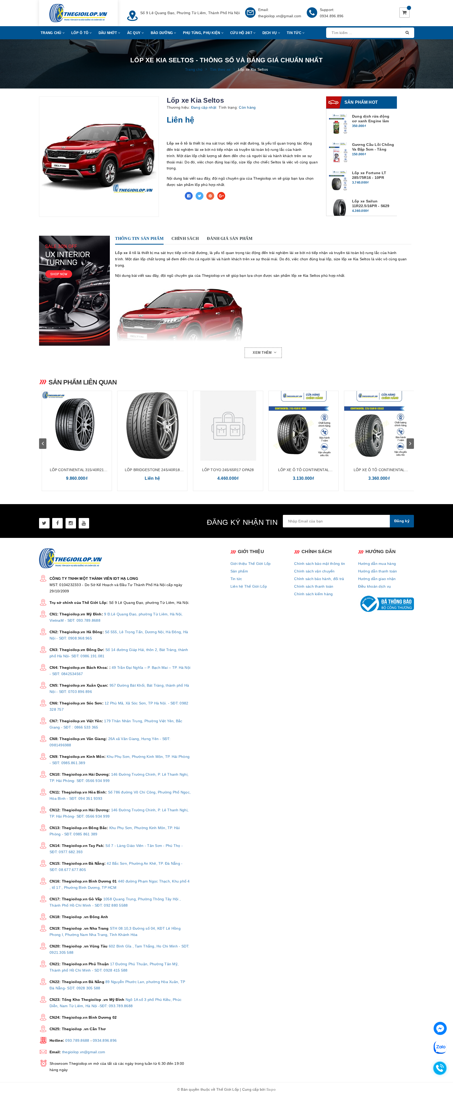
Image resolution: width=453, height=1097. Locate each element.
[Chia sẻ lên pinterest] (210, 196)
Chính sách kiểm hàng (313, 594)
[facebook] (57, 523)
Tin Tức (294, 33)
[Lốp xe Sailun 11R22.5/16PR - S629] (339, 209)
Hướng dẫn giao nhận (377, 579)
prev (42, 443)
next (410, 443)
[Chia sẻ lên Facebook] (189, 196)
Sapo (271, 1089)
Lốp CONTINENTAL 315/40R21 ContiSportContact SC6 (77, 470)
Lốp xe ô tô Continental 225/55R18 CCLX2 (379, 470)
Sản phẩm (239, 571)
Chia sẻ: (174, 196)
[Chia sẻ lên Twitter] (199, 196)
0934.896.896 (332, 16)
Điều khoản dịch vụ (374, 586)
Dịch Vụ (270, 33)
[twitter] (44, 523)
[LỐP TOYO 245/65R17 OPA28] (228, 426)
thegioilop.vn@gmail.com (279, 16)
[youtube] (84, 523)
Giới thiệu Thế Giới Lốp (250, 563)
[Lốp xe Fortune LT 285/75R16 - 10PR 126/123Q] (339, 180)
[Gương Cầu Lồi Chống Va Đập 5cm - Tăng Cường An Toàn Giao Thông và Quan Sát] (339, 152)
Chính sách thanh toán (313, 586)
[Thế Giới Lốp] (78, 13)
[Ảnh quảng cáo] (75, 291)
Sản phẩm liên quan (82, 382)
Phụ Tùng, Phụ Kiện (202, 33)
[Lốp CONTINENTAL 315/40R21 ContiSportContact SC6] (77, 426)
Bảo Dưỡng (162, 33)
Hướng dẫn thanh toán (377, 571)
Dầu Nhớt (108, 33)
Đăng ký (401, 521)
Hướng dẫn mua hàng (377, 563)
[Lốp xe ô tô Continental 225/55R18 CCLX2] (379, 426)
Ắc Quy (134, 33)
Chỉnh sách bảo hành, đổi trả (319, 579)
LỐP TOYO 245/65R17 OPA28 (228, 470)
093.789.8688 (77, 1040)
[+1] (221, 196)
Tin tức (236, 579)
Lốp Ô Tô (80, 33)
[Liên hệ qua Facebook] (440, 1028)
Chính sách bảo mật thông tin (319, 563)
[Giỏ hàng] (404, 12)
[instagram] (71, 523)
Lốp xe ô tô (177, 143)
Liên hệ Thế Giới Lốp (248, 586)
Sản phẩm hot (361, 102)
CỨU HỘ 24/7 (241, 33)
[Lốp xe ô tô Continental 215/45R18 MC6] (303, 426)
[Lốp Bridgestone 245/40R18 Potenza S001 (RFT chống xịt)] (152, 426)
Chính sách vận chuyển (314, 571)
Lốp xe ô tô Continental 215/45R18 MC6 (303, 470)
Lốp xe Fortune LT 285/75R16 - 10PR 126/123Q (369, 177)
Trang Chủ (51, 33)
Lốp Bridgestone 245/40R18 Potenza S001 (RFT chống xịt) (152, 470)
